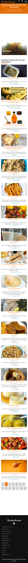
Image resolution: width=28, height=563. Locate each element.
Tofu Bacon (14, 335)
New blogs (5, 543)
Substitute (7, 51)
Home (7, 9)
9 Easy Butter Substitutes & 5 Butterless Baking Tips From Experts (14, 148)
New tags (4, 536)
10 (13, 488)
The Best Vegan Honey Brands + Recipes (14, 125)
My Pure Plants (15, 131)
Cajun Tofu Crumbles (14, 359)
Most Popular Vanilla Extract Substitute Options (14, 265)
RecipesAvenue (8, 1)
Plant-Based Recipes (15, 272)
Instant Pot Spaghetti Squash (14, 428)
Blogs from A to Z (7, 540)
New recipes (5, 529)
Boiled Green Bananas (14, 312)
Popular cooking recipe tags (15, 9)
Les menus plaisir (15, 84)
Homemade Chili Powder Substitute (14, 381)
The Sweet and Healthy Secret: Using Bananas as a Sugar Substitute (14, 101)
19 (21, 488)
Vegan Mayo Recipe (14, 405)
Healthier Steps (15, 180)
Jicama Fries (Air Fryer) (14, 196)
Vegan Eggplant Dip (14, 173)
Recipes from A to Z (7, 527)
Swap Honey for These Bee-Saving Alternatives (14, 473)
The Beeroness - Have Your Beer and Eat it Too (16, 156)
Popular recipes (6, 531)
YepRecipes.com (15, 108)
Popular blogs (6, 545)
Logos (4, 550)
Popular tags (5, 538)
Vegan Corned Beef (14, 219)
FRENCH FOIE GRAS (14, 78)
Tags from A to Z (6, 533)
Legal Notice (5, 554)
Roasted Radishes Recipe (14, 450)
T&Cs (3, 552)
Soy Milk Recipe (14, 242)
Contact (4, 547)
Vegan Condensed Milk (14, 288)
